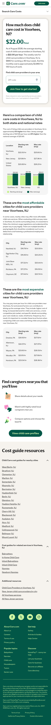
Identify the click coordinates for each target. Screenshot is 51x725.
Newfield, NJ (11, 249)
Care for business (35, 663)
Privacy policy (9, 642)
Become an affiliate (35, 667)
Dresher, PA (10, 338)
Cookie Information (36, 716)
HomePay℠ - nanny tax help (37, 653)
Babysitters (8, 652)
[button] (25, 11)
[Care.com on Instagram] (39, 617)
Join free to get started (23, 89)
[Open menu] (3, 3)
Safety (30, 631)
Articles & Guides (34, 635)
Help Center (32, 638)
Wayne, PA (10, 351)
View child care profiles (25, 433)
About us (7, 631)
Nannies (7, 656)
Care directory (33, 671)
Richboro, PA (11, 269)
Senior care (8, 672)
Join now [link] (41, 3)
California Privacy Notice (16, 716)
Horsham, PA (11, 360)
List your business (35, 659)
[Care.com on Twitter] (21, 617)
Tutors (6, 668)
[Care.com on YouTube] (30, 617)
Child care (8, 660)
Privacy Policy (30, 713)
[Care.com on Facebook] (12, 617)
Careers (7, 635)
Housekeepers (9, 664)
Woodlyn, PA (11, 355)
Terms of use (9, 638)
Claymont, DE (11, 274)
